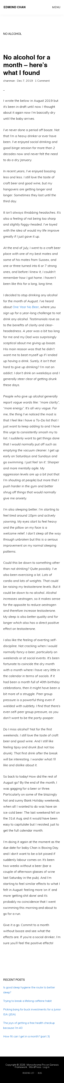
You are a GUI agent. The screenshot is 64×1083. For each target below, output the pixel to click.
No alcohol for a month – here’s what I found (26, 64)
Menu (56, 7)
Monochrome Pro (36, 1064)
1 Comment (42, 80)
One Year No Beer (26, 307)
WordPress (35, 1067)
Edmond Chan (15, 7)
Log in (46, 1067)
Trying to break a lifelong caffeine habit (27, 1001)
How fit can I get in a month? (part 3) (26, 1036)
